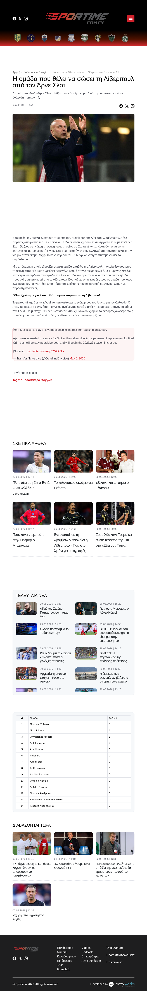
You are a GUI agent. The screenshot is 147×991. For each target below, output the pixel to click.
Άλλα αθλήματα (91, 960)
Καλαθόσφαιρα (66, 956)
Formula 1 (63, 969)
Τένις (60, 965)
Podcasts (87, 952)
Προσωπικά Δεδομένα (120, 955)
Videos (86, 947)
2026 (31, 984)
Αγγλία (44, 72)
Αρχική (16, 72)
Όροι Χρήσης (114, 947)
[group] (17, 38)
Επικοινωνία (114, 962)
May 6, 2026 (77, 358)
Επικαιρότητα (90, 956)
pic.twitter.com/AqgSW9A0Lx (45, 351)
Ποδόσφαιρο (30, 72)
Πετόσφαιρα (64, 960)
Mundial (62, 952)
